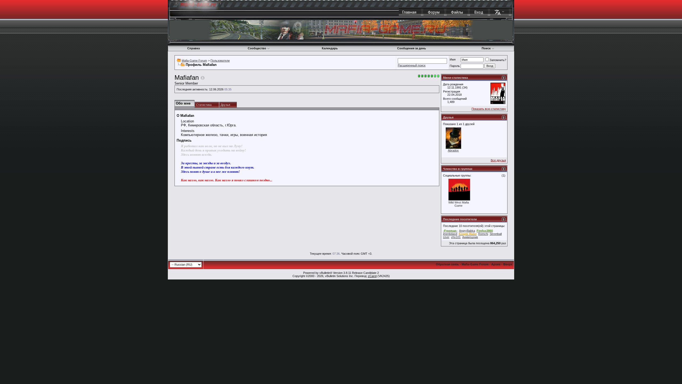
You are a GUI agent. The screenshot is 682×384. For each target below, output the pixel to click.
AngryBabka (467, 230)
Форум (434, 12)
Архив (496, 264)
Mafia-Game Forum (194, 60)
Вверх (507, 264)
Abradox (453, 150)
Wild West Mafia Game (458, 204)
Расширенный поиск (411, 65)
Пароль (455, 65)
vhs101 (456, 237)
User (446, 237)
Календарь (330, 48)
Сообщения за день (411, 48)
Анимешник (470, 237)
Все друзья (498, 160)
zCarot (372, 276)
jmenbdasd (450, 233)
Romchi (483, 233)
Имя (453, 59)
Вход (478, 12)
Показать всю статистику (489, 108)
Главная (409, 12)
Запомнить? (498, 60)
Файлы (457, 12)
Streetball (496, 233)
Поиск (486, 48)
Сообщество (257, 48)
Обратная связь (447, 264)
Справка (193, 48)
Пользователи (220, 60)
